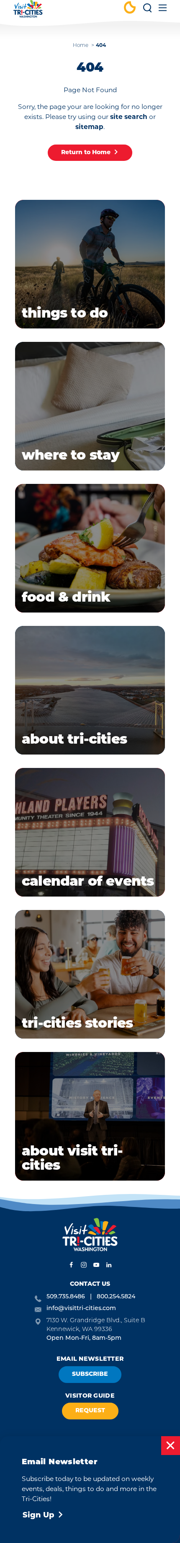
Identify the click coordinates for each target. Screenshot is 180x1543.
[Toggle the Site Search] (147, 10)
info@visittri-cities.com (81, 1308)
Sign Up (38, 1516)
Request (90, 1411)
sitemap (89, 127)
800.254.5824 (116, 1297)
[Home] (28, 13)
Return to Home (86, 153)
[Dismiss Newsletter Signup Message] (170, 1445)
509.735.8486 (65, 1297)
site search (128, 117)
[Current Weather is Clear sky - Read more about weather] (129, 9)
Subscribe (90, 1374)
